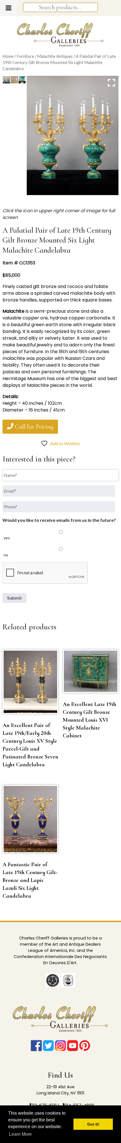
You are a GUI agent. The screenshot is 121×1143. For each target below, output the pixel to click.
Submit (14, 597)
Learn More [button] (20, 1134)
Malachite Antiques (55, 56)
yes (7, 537)
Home (8, 56)
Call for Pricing (33, 427)
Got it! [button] (93, 1124)
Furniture (25, 56)
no (6, 554)
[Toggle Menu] (8, 8)
